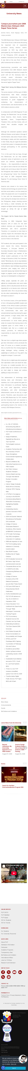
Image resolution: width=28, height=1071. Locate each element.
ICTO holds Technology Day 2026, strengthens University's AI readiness (13, 536)
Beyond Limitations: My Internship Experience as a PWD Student (14, 464)
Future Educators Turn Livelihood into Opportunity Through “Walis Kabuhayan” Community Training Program (14, 609)
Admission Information (7, 944)
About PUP (4, 942)
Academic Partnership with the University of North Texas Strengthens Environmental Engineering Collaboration (14, 454)
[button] (3, 1067)
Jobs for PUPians (6, 960)
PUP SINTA (4, 912)
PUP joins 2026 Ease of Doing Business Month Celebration (13, 589)
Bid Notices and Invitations (9, 711)
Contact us (21, 1)
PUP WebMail (5, 915)
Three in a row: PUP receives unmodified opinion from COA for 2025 (14, 671)
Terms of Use (5, 995)
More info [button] (13, 1064)
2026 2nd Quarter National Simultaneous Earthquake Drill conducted (14, 519)
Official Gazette (4, 1050)
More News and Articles (10, 418)
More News (4, 702)
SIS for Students (6, 920)
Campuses (4, 947)
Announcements (6, 705)
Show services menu (25, 748)
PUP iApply (4, 917)
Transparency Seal (6, 952)
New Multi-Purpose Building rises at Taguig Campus (12, 554)
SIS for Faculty (5, 922)
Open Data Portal (4, 1052)
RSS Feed (20, 418)
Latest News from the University (11, 723)
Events (3, 708)
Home (11, 1)
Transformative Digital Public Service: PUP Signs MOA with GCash (13, 678)
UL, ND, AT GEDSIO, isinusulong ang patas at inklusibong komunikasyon (14, 426)
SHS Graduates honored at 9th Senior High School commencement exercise (14, 561)
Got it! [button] (14, 1068)
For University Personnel (8, 933)
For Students (5, 931)
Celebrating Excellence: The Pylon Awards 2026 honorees (13, 626)
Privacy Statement (15, 995)
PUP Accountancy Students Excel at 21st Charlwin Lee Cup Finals (13, 619)
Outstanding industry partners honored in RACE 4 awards (14, 511)
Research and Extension (8, 963)
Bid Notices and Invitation (8, 955)
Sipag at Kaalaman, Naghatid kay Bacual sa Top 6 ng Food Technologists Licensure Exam (13, 441)
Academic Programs (7, 950)
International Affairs (7, 957)
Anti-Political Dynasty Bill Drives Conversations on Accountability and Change (14, 634)
